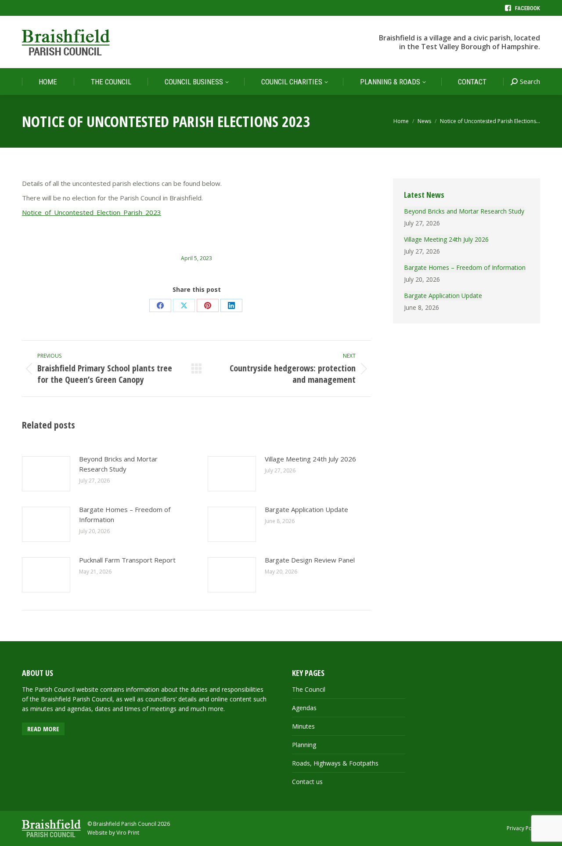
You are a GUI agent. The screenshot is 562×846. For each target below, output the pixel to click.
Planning (304, 745)
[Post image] (46, 473)
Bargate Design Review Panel (310, 560)
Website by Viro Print (113, 832)
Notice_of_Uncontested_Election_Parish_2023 (91, 212)
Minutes (303, 726)
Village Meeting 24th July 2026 (310, 458)
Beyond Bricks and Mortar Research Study (118, 463)
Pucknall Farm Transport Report (127, 560)
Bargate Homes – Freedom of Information (124, 514)
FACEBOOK (527, 8)
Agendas (304, 708)
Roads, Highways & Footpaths (335, 763)
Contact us (307, 781)
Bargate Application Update (306, 509)
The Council (308, 689)
